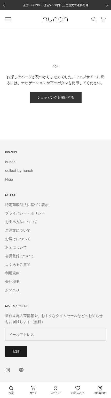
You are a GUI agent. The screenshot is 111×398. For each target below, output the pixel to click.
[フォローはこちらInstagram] (7, 370)
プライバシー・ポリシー (25, 213)
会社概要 (12, 281)
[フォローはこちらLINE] (21, 370)
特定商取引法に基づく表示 (27, 204)
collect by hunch (19, 170)
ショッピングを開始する (55, 97)
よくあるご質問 (17, 264)
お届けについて (17, 239)
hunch (10, 162)
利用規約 (12, 273)
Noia (9, 179)
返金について (16, 247)
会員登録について (19, 256)
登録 (16, 351)
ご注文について (17, 230)
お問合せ (12, 290)
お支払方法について (21, 221)
